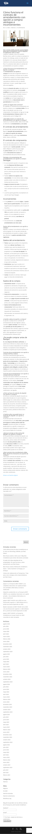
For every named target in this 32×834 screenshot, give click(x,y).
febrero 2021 (6, 775)
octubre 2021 (6, 765)
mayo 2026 (6, 631)
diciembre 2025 (7, 644)
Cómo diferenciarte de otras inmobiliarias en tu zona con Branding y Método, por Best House (15, 551)
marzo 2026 (6, 636)
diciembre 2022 (7, 735)
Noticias (13, 27)
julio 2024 (6, 687)
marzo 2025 (6, 666)
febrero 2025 (6, 669)
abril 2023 (6, 724)
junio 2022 (6, 750)
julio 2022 (6, 747)
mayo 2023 (6, 722)
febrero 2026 (6, 639)
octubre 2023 (6, 709)
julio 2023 (6, 717)
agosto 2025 (6, 654)
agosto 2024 (6, 684)
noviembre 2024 (7, 677)
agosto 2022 (6, 745)
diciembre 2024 (7, 674)
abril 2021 (6, 772)
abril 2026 (6, 634)
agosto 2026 (6, 624)
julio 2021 (6, 770)
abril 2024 (6, 694)
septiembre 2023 (7, 712)
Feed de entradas (8, 793)
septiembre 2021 (7, 767)
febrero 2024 (6, 699)
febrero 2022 (6, 760)
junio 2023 (6, 719)
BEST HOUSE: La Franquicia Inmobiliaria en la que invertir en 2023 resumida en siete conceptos (13, 615)
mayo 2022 (6, 752)
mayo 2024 (6, 692)
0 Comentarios (21, 27)
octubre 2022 (6, 739)
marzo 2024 (6, 697)
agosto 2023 (6, 714)
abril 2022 (6, 755)
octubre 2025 (6, 649)
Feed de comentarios (9, 796)
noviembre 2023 (7, 707)
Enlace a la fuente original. (10, 475)
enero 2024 (6, 702)
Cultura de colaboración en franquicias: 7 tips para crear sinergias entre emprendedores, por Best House (15, 575)
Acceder (5, 791)
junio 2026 (6, 629)
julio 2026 (6, 626)
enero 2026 (6, 641)
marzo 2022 (6, 757)
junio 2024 (6, 689)
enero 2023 (6, 732)
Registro (5, 788)
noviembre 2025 (7, 646)
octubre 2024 (6, 679)
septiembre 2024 (7, 682)
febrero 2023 (6, 729)
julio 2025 (6, 656)
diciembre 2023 (7, 704)
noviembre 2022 (7, 737)
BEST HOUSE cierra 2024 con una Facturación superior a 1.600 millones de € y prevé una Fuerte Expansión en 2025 (15, 602)
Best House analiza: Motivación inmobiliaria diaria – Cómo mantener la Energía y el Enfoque (15, 568)
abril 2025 (6, 664)
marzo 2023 (6, 727)
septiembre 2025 (7, 651)
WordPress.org (7, 798)
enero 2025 (6, 672)
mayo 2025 (6, 661)
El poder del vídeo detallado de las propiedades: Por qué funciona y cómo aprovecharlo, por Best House (13, 562)
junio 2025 (6, 659)
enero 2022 (6, 762)
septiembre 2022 (7, 742)
